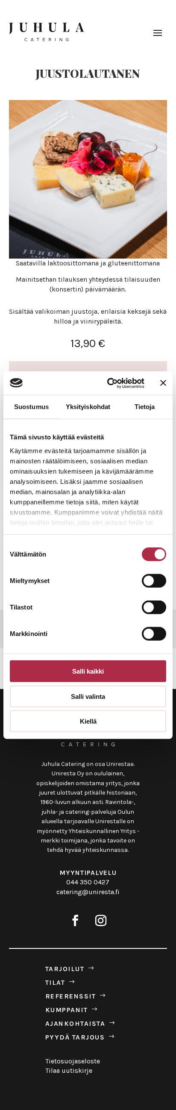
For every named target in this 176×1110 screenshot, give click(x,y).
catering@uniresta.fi (88, 892)
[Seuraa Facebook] (75, 921)
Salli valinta (88, 696)
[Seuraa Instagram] (101, 921)
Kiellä (88, 721)
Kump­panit (66, 1010)
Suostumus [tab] (31, 406)
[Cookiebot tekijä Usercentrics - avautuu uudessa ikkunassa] (108, 383)
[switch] (154, 581)
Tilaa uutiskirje (68, 1070)
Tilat (55, 982)
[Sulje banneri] (163, 383)
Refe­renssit (70, 996)
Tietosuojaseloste (72, 1061)
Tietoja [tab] (145, 406)
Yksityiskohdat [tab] (88, 406)
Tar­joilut (65, 969)
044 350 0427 (87, 882)
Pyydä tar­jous (75, 1037)
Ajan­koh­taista (75, 1024)
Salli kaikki (88, 671)
